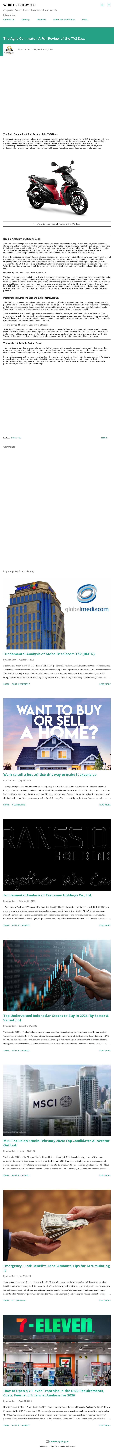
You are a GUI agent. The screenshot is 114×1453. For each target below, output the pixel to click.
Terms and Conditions (64, 19)
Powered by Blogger (59, 1441)
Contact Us (8, 19)
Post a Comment (21, 684)
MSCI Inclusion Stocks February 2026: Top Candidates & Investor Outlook (56, 1142)
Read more (105, 684)
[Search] (102, 5)
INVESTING (16, 437)
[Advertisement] (57, 92)
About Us (41, 19)
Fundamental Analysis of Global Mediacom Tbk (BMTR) (49, 654)
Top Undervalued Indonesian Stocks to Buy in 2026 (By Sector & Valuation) (56, 1017)
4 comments (18, 804)
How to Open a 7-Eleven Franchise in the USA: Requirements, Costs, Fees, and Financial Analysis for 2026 (53, 1392)
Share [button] (104, 437)
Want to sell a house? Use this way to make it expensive (49, 774)
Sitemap (25, 19)
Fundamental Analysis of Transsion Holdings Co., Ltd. (47, 895)
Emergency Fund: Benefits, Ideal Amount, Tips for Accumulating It (56, 1267)
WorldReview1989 (19, 5)
